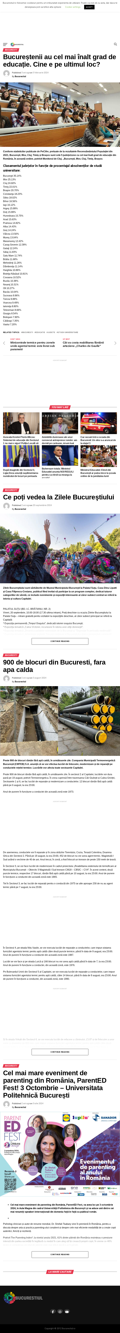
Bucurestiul (20, 76)
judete (51, 332)
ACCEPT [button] (89, 7)
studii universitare (68, 332)
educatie (40, 332)
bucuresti (27, 332)
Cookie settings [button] (72, 7)
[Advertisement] (60, 20)
